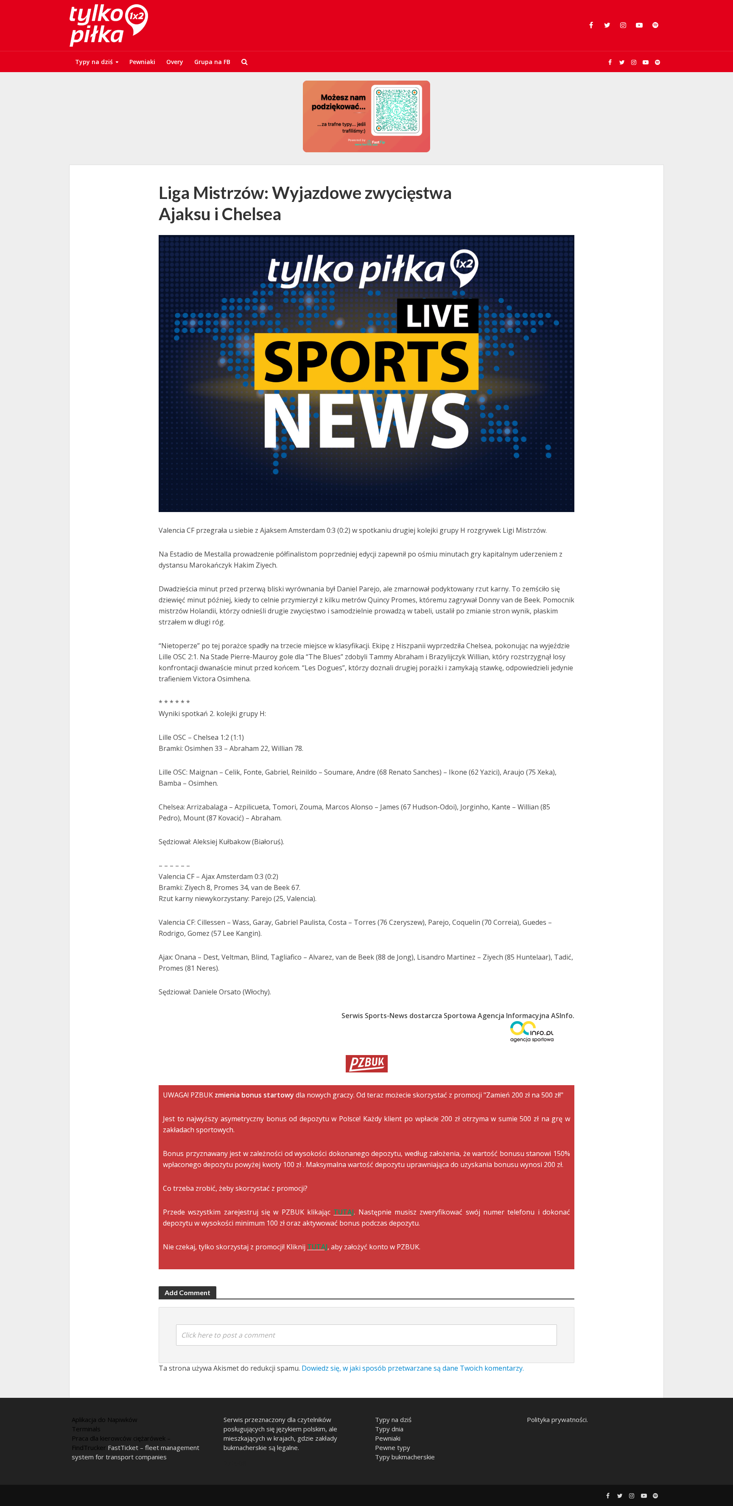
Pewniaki (142, 62)
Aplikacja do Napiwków (104, 1419)
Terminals (86, 1429)
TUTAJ (343, 1212)
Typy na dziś (94, 62)
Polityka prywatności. (557, 1419)
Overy (174, 62)
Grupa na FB (212, 62)
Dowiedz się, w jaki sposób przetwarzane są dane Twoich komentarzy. (413, 1368)
